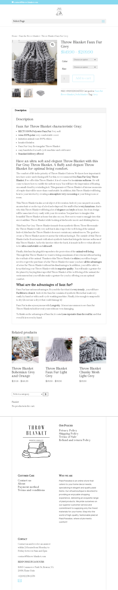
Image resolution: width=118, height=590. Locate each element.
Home (14, 36)
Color (64, 61)
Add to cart (83, 78)
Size (64, 69)
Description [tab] (20, 110)
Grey (95, 94)
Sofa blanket (81, 94)
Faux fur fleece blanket (29, 36)
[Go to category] (45, 394)
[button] (52, 44)
